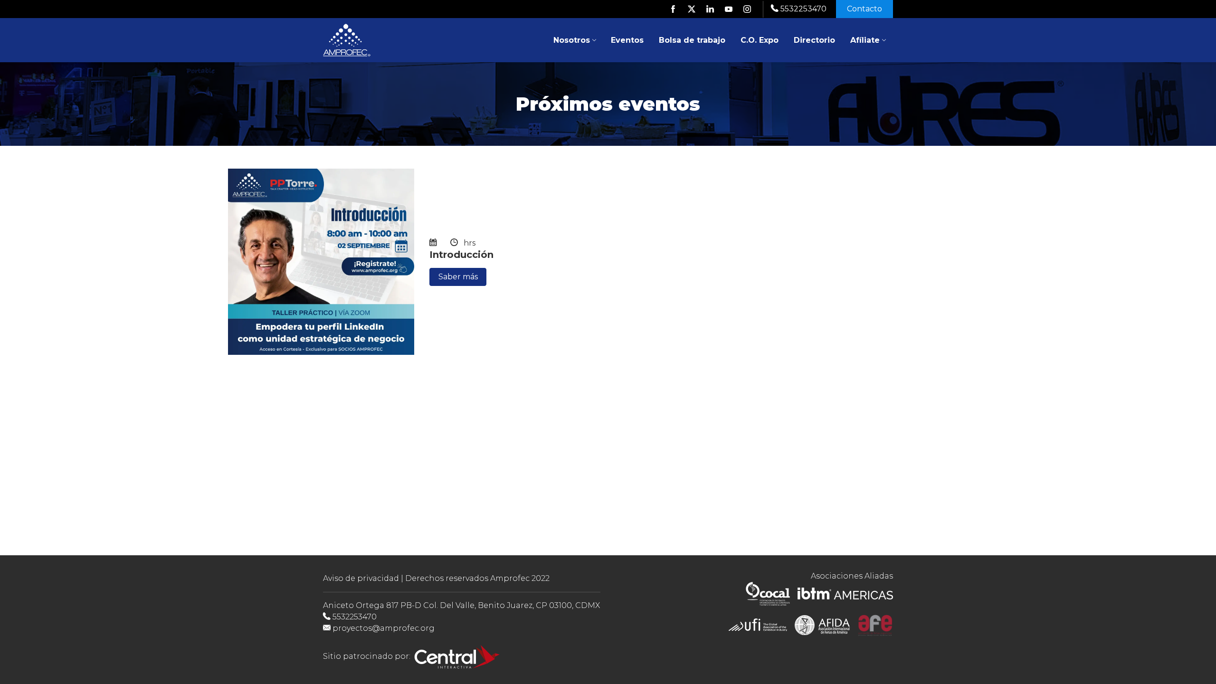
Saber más (458, 276)
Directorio (814, 40)
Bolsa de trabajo (692, 40)
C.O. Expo (760, 40)
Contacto (864, 8)
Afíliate (865, 40)
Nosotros (571, 40)
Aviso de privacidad (361, 578)
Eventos (627, 40)
